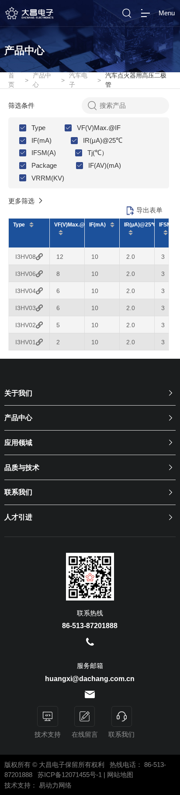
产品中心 (42, 80)
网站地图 (120, 774)
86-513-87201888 (90, 625)
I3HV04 (25, 290)
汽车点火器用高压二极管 (135, 80)
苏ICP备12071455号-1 (71, 774)
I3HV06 (25, 273)
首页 (11, 80)
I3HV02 (25, 325)
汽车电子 (78, 80)
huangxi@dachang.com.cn (90, 678)
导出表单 (149, 210)
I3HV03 (25, 307)
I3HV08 (25, 256)
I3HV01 (25, 342)
